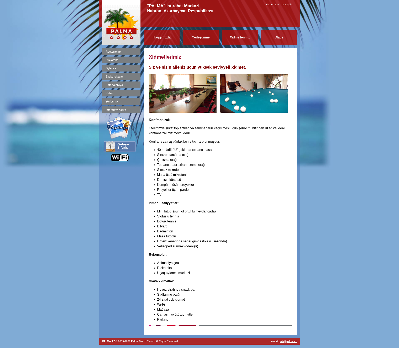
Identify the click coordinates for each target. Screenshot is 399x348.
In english (287, 4)
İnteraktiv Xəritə (116, 109)
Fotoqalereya (114, 84)
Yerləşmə (112, 101)
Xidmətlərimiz (240, 37)
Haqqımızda (162, 37)
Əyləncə (111, 68)
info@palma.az (288, 341)
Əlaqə (279, 37)
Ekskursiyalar (114, 76)
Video (109, 93)
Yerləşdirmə (201, 37)
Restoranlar (113, 51)
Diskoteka (112, 60)
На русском (272, 4)
